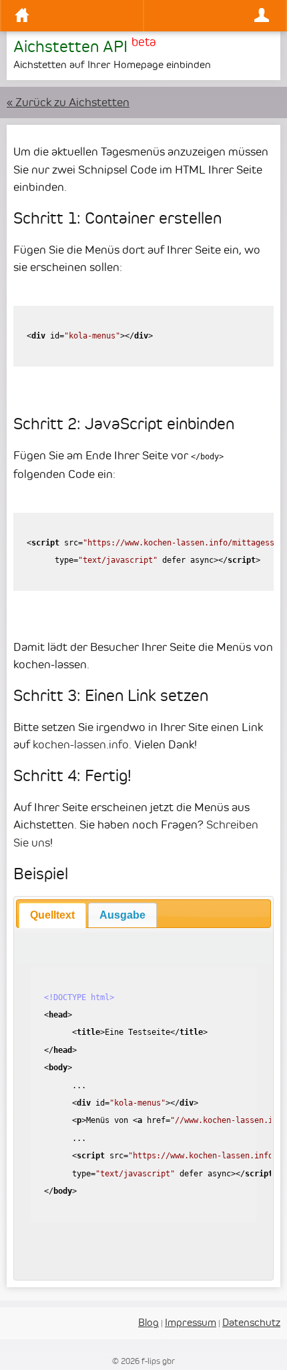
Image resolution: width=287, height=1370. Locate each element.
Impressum (190, 1322)
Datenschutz (251, 1322)
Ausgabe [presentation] (122, 915)
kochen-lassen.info (81, 744)
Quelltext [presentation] (52, 915)
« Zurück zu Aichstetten (68, 102)
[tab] (52, 915)
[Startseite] (75, 16)
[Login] (211, 16)
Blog (148, 1322)
